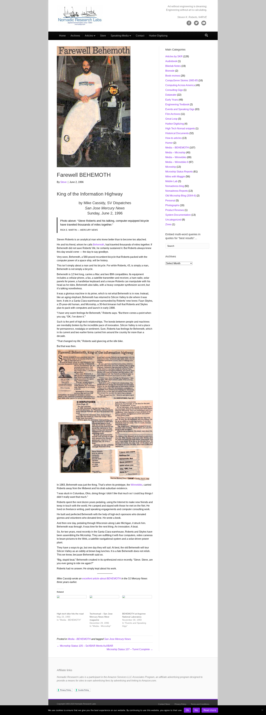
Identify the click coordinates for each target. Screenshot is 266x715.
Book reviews (172, 75)
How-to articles (173, 138)
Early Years (171, 99)
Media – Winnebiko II (176, 162)
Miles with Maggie (175, 176)
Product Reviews (174, 210)
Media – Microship (175, 152)
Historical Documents (177, 133)
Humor (169, 142)
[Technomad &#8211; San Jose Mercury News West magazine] (104, 603)
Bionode (170, 70)
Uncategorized (173, 219)
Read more (210, 710)
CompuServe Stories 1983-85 (181, 80)
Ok (187, 710)
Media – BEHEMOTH (177, 147)
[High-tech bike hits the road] (72, 603)
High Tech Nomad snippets (180, 128)
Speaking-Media (120, 35)
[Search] (206, 35)
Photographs (172, 205)
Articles (89, 35)
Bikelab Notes (173, 66)
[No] (262, 710)
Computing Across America (180, 85)
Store (103, 35)
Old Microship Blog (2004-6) (180, 195)
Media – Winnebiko (175, 157)
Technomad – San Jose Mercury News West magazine (101, 616)
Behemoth (98, 244)
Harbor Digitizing (158, 35)
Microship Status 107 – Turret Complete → (130, 649)
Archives (75, 35)
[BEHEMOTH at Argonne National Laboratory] (137, 603)
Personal (170, 200)
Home (62, 35)
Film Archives (172, 114)
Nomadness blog (174, 186)
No (196, 710)
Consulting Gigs (174, 90)
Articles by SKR (174, 56)
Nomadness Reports (176, 191)
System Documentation (178, 215)
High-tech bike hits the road (70, 613)
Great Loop (171, 118)
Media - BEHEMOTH (79, 639)
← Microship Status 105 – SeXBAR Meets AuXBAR (85, 645)
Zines (168, 224)
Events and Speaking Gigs (179, 109)
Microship (170, 167)
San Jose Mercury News (117, 639)
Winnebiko (136, 484)
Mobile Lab (171, 181)
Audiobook (171, 61)
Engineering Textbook (177, 104)
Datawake (170, 94)
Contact (140, 35)
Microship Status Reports (179, 171)
